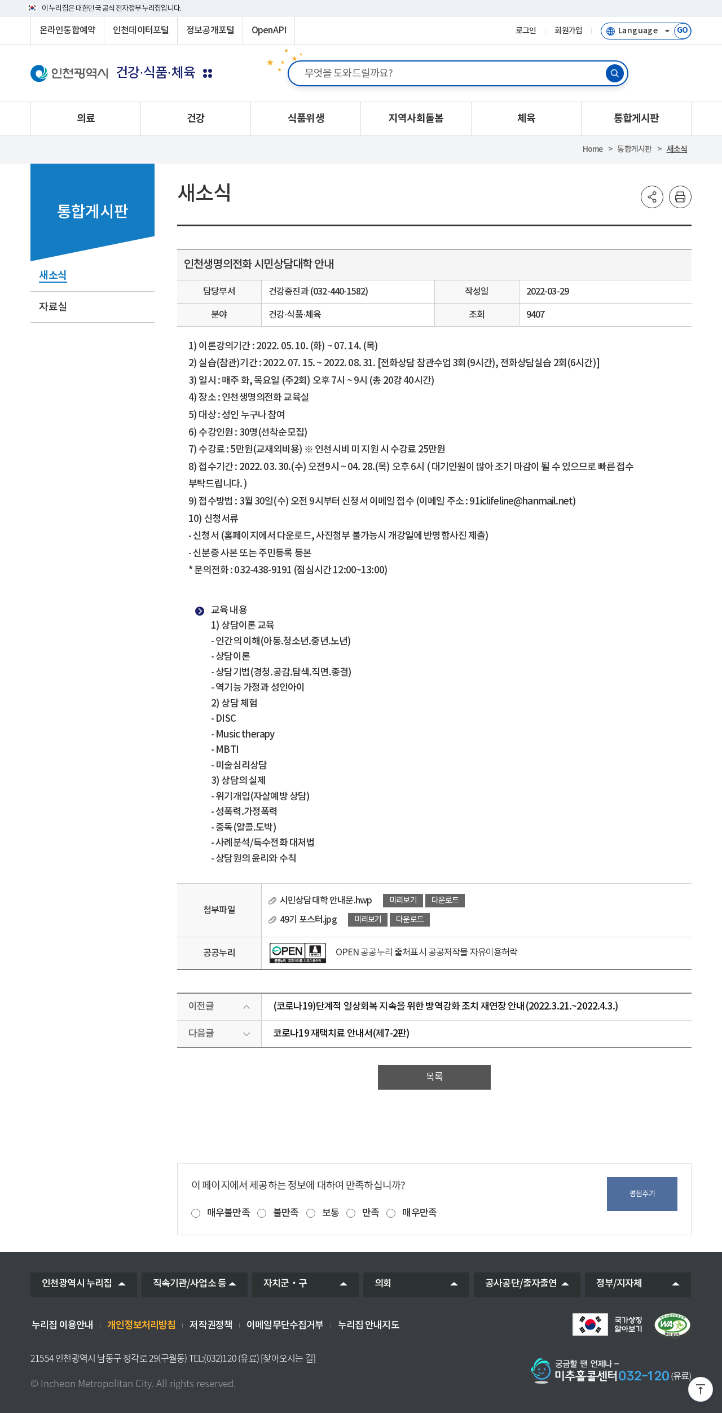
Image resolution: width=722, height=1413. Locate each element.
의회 (383, 1283)
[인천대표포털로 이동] (69, 73)
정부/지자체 (619, 1283)
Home (593, 149)
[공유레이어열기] (652, 197)
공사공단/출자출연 (521, 1283)
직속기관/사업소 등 (190, 1283)
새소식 (677, 149)
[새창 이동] (607, 1324)
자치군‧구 (285, 1283)
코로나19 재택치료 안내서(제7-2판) (341, 1033)
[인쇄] (680, 197)
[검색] (615, 73)
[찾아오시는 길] (288, 1358)
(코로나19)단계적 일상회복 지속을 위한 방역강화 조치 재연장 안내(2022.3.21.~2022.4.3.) (445, 1006)
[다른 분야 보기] (207, 73)
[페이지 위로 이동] (700, 1391)
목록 (434, 1077)
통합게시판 (634, 149)
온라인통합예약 (67, 30)
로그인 (526, 31)
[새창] (298, 953)
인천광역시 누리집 (77, 1283)
